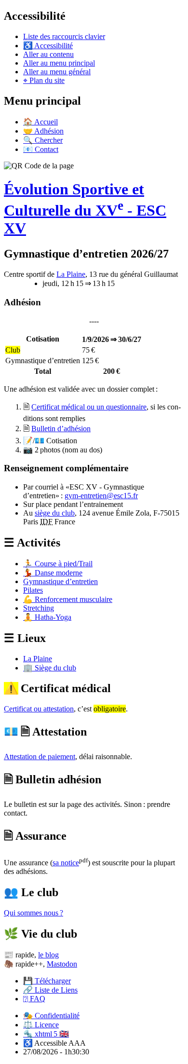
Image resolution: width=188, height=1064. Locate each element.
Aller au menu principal (59, 63)
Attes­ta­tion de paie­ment (39, 756)
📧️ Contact (40, 149)
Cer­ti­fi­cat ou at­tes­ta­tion (39, 709)
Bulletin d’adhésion (61, 428)
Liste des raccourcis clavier (64, 36)
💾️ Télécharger (47, 981)
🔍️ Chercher (43, 140)
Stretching (38, 608)
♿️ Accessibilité (48, 45)
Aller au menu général (57, 72)
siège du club (55, 513)
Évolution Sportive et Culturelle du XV (85, 208)
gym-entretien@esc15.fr (101, 495)
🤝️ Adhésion (43, 131)
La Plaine (70, 274)
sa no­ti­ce (66, 863)
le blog (48, 955)
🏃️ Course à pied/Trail (58, 563)
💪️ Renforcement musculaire (67, 599)
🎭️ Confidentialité (51, 1015)
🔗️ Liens (50, 990)
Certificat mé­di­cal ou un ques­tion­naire (89, 407)
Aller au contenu (48, 54)
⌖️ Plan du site (44, 80)
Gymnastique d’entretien (60, 581)
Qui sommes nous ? (33, 913)
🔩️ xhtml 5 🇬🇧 (46, 1034)
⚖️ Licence (41, 1025)
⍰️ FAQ (34, 999)
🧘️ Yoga (47, 617)
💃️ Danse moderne (52, 573)
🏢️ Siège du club (49, 668)
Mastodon (62, 964)
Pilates (33, 590)
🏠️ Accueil (40, 122)
